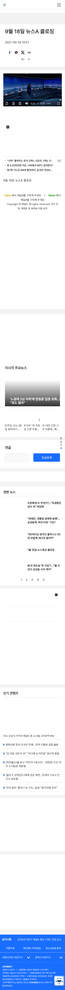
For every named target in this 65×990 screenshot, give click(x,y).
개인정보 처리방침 (32, 948)
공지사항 (6, 939)
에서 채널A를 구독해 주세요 (23, 195)
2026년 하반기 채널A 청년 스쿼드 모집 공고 (39, 939)
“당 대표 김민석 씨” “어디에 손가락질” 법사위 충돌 (32, 753)
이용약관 (10, 948)
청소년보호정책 (53, 948)
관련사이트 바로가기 (12, 957)
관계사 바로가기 (43, 957)
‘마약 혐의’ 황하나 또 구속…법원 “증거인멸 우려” (31, 787)
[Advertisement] (32, 892)
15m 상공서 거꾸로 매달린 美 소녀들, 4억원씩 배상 (28, 735)
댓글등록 (46, 457)
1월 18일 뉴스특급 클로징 (41, 550)
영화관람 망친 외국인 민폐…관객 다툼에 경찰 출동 (32, 744)
